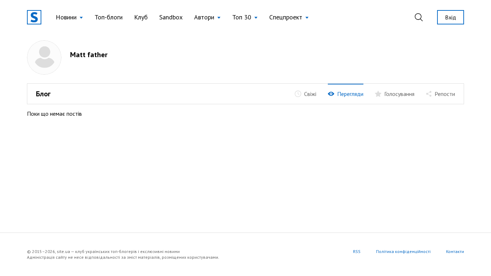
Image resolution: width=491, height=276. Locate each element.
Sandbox (171, 17)
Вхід (450, 17)
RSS (357, 251)
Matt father (88, 54)
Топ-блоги (109, 17)
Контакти (455, 251)
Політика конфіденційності (403, 251)
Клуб (141, 17)
